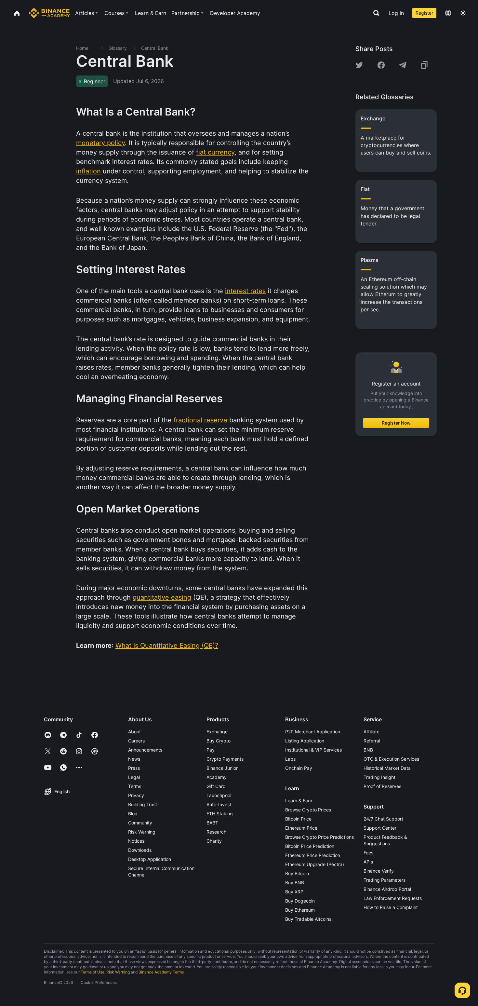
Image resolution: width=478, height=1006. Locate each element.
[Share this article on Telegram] (402, 65)
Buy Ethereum (300, 910)
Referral (372, 740)
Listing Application (304, 740)
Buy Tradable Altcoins (308, 919)
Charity (214, 841)
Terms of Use (92, 972)
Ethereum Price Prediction (312, 855)
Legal (134, 777)
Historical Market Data (387, 768)
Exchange (217, 731)
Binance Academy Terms (161, 972)
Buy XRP (294, 891)
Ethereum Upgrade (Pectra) (314, 864)
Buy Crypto (218, 740)
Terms (134, 786)
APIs (368, 861)
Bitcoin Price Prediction (309, 846)
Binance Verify (379, 871)
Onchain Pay (298, 768)
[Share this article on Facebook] (381, 65)
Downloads (140, 850)
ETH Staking (219, 813)
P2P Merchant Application (312, 731)
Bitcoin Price (298, 819)
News (134, 759)
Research (216, 832)
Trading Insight (379, 777)
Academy (216, 777)
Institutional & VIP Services (313, 750)
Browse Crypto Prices (308, 809)
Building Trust (142, 804)
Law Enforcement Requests (393, 898)
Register (424, 13)
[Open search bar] (374, 13)
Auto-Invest (218, 804)
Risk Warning (141, 832)
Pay (210, 750)
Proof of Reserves (382, 786)
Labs (290, 759)
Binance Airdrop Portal (387, 889)
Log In (396, 13)
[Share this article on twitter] (359, 65)
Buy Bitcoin (297, 873)
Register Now (396, 423)
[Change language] (448, 13)
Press (134, 768)
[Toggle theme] (463, 13)
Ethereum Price (301, 828)
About (134, 731)
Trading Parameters (384, 880)
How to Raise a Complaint (391, 907)
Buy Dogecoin (300, 901)
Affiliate (371, 731)
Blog (133, 813)
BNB (368, 750)
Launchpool (218, 795)
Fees (368, 852)
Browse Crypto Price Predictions (319, 837)
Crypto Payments (225, 759)
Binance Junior (222, 768)
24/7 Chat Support (383, 819)
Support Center (380, 828)
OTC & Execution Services (391, 759)
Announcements (145, 750)
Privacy (136, 795)
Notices (136, 841)
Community (140, 822)
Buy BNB (294, 882)
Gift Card (216, 786)
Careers (136, 740)
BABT (212, 822)
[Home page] (49, 13)
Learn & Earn (298, 800)
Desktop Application (149, 859)
